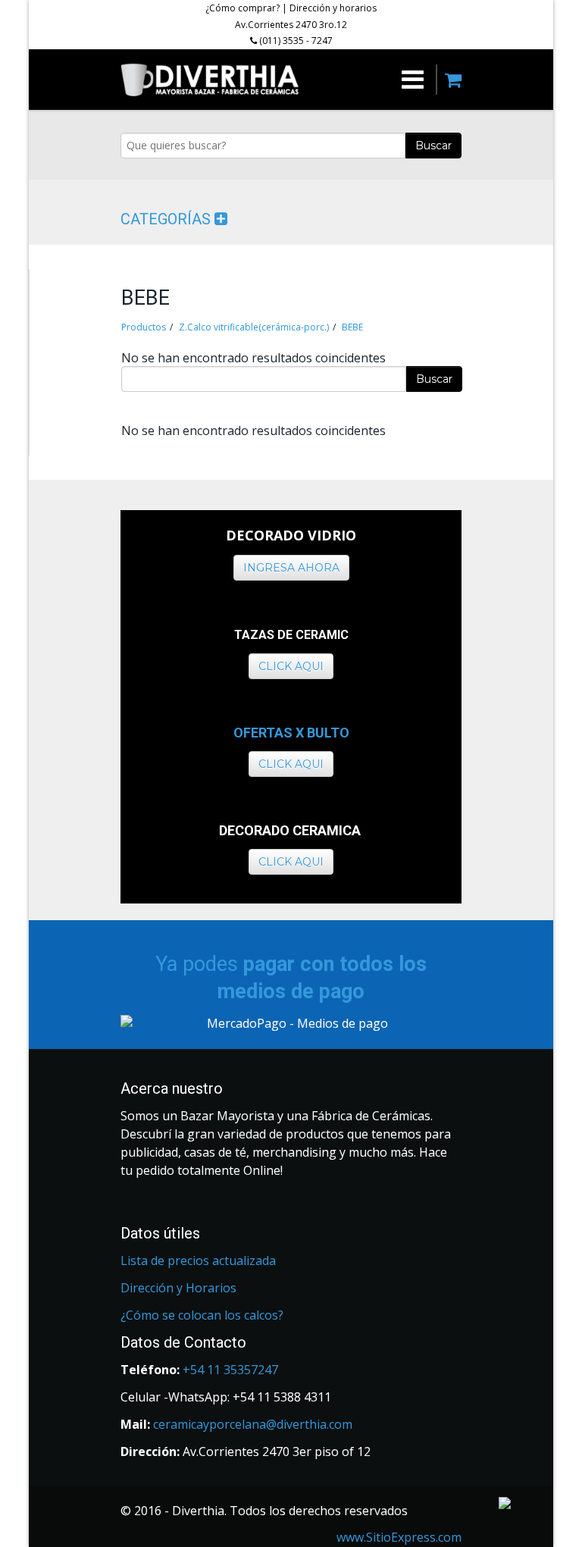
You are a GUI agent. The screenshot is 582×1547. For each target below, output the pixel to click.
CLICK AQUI (291, 666)
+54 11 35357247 (230, 1369)
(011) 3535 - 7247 (295, 40)
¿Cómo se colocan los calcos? (201, 1315)
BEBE (352, 327)
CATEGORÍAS (167, 219)
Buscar (433, 145)
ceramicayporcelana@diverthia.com (252, 1424)
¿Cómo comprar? (242, 8)
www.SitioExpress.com (399, 1537)
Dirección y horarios (333, 8)
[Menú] (362, 79)
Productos (143, 327)
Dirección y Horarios (178, 1287)
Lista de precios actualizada (198, 1260)
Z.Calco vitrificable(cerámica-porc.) (254, 327)
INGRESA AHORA (291, 568)
